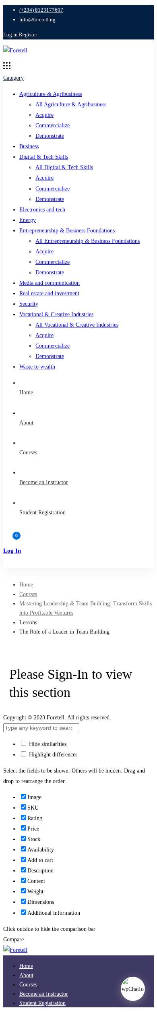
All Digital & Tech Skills (64, 167)
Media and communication (49, 283)
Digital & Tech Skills (43, 157)
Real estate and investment (49, 293)
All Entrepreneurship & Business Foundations (87, 241)
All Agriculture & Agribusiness (70, 105)
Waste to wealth (37, 367)
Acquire (44, 115)
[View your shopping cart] (78, 539)
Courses (28, 594)
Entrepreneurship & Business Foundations (67, 231)
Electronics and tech (42, 210)
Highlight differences (52, 755)
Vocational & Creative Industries (56, 314)
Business (29, 146)
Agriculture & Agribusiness (50, 94)
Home (26, 585)
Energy (27, 220)
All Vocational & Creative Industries (76, 325)
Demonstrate (49, 136)
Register (28, 34)
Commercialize (52, 125)
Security (28, 304)
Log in (10, 34)
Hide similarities (46, 744)
